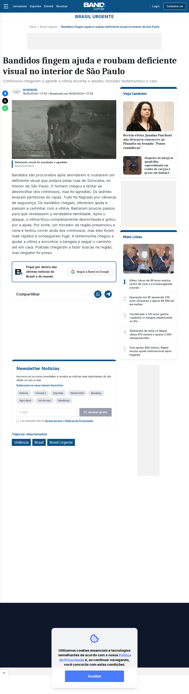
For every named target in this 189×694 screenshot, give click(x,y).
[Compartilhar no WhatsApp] (5, 108)
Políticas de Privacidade (79, 420)
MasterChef (77, 393)
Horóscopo (44, 400)
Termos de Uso (53, 420)
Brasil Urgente (48, 26)
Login (155, 6)
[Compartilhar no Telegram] (108, 294)
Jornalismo (20, 6)
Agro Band (25, 400)
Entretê (48, 6)
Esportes (35, 6)
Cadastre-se (175, 6)
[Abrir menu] (6, 6)
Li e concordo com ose (56, 420)
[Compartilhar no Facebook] (5, 93)
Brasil (39, 442)
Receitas (62, 6)
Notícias (23, 393)
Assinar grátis (97, 412)
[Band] (94, 6)
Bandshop (63, 400)
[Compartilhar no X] (5, 101)
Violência (21, 442)
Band (33, 26)
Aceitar (94, 676)
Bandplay (96, 393)
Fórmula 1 (41, 393)
